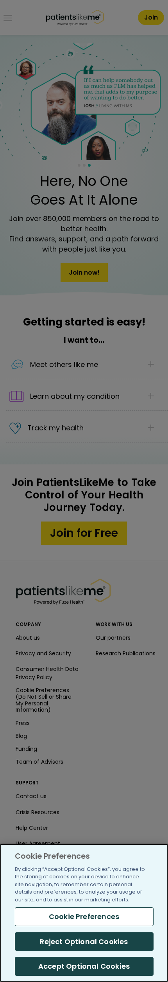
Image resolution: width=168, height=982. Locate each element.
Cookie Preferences (84, 916)
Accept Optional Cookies (84, 966)
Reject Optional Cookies (84, 941)
